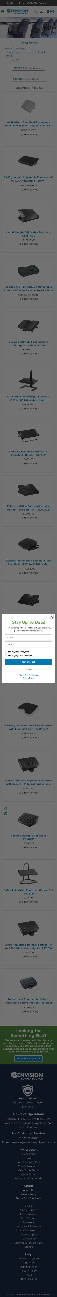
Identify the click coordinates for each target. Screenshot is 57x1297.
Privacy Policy (28, 678)
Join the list (28, 661)
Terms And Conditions (28, 675)
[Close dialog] (52, 617)
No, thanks (28, 669)
